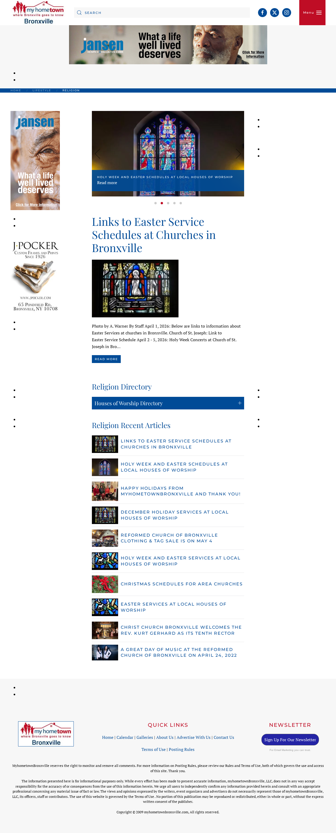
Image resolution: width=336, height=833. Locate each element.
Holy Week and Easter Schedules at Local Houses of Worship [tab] (162, 203)
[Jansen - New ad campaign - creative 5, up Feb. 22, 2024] (168, 44)
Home (107, 737)
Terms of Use (153, 749)
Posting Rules (182, 749)
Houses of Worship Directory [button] (128, 403)
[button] (312, 12)
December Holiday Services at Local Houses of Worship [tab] (174, 203)
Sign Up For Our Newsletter (290, 740)
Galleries (144, 737)
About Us (165, 737)
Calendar (125, 737)
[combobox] (162, 12)
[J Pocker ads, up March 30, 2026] (35, 276)
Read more (107, 183)
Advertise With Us (194, 737)
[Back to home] (38, 12)
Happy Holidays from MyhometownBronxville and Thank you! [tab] (168, 203)
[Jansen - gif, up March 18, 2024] (35, 160)
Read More (106, 359)
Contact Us (224, 737)
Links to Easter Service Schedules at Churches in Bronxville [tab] (155, 203)
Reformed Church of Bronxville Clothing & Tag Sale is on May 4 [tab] (181, 203)
